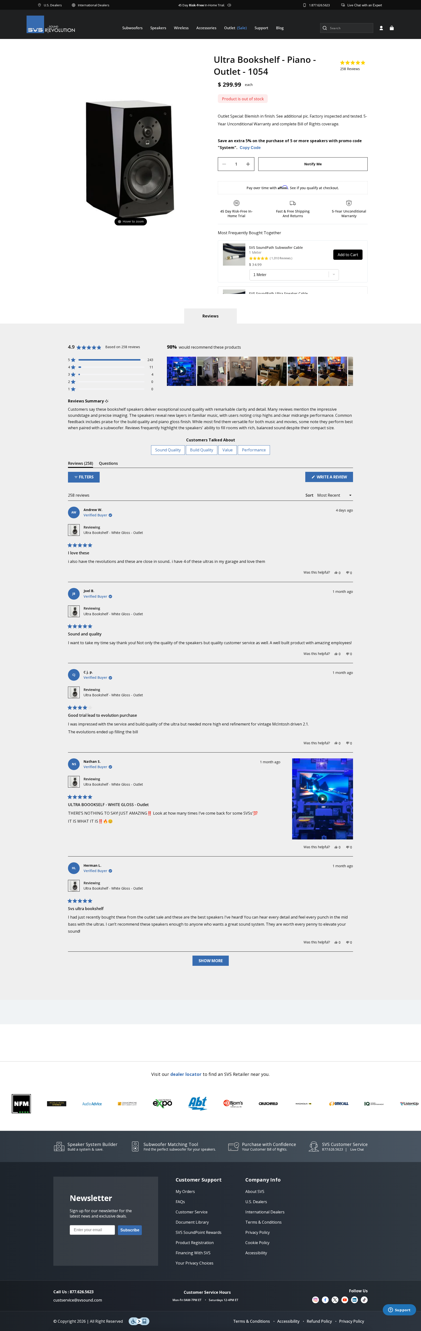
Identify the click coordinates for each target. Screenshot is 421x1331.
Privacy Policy (351, 1321)
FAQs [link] (180, 1201)
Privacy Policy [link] (257, 1232)
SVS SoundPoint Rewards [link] (198, 1232)
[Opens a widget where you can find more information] (399, 1310)
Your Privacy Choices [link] (194, 1263)
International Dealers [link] (265, 1212)
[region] (260, 371)
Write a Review (334, 478)
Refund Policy (319, 1321)
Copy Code (250, 148)
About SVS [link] (254, 1191)
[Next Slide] (349, 371)
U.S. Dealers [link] (256, 1201)
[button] (391, 28)
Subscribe (129, 1230)
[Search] (325, 28)
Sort (310, 495)
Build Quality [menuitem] (201, 450)
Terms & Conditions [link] (263, 1222)
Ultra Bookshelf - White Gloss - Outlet (113, 532)
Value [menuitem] (227, 450)
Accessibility (288, 1321)
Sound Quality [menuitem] (168, 450)
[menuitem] (132, 27)
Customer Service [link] (192, 1212)
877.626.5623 (332, 1149)
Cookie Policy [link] (257, 1242)
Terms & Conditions (251, 1321)
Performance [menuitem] (254, 450)
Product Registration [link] (195, 1242)
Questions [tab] (108, 464)
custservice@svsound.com (77, 1300)
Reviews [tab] (80, 464)
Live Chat (357, 1149)
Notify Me (313, 164)
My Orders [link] (185, 1191)
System (227, 147)
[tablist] (210, 316)
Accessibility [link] (256, 1253)
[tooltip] (106, 401)
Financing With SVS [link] (193, 1253)
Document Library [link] (192, 1222)
